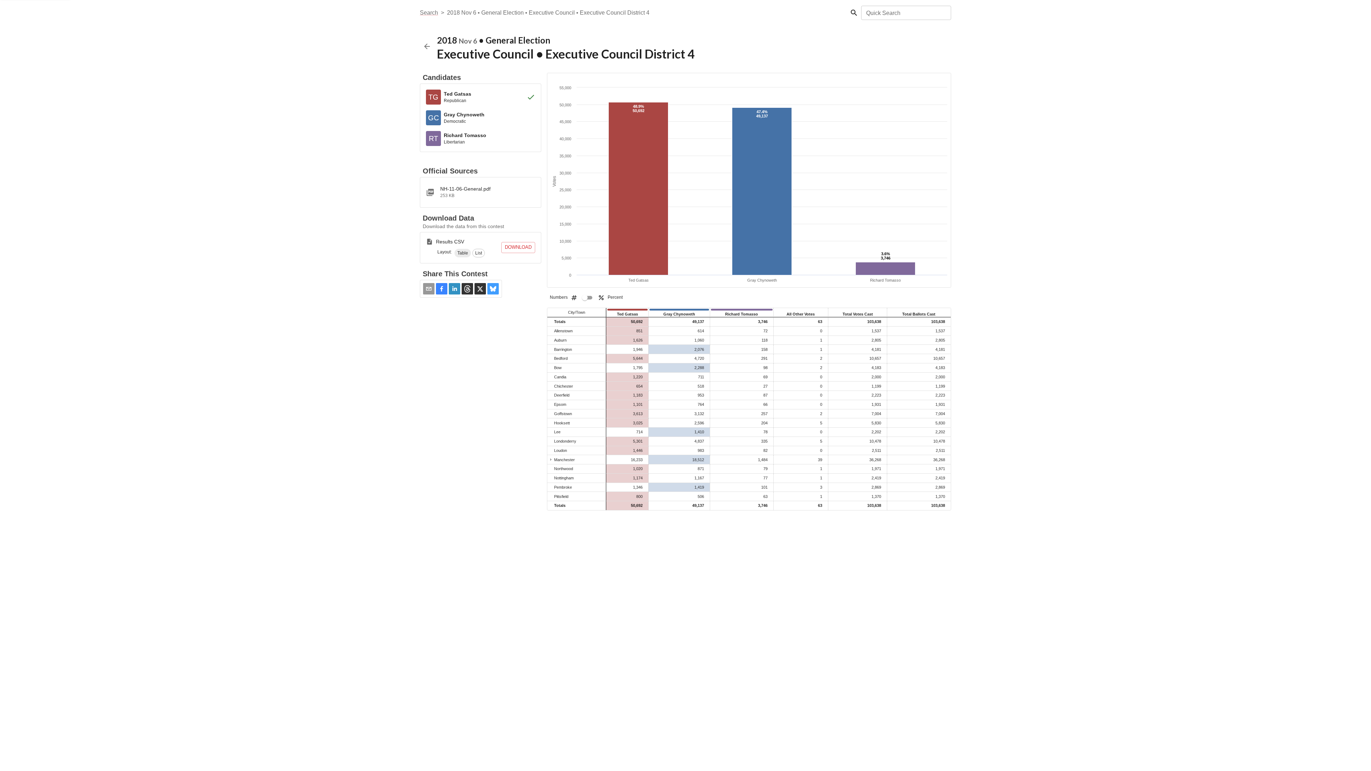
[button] (463, 253)
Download (518, 247)
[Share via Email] (429, 288)
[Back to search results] (427, 46)
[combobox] (905, 13)
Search (429, 13)
